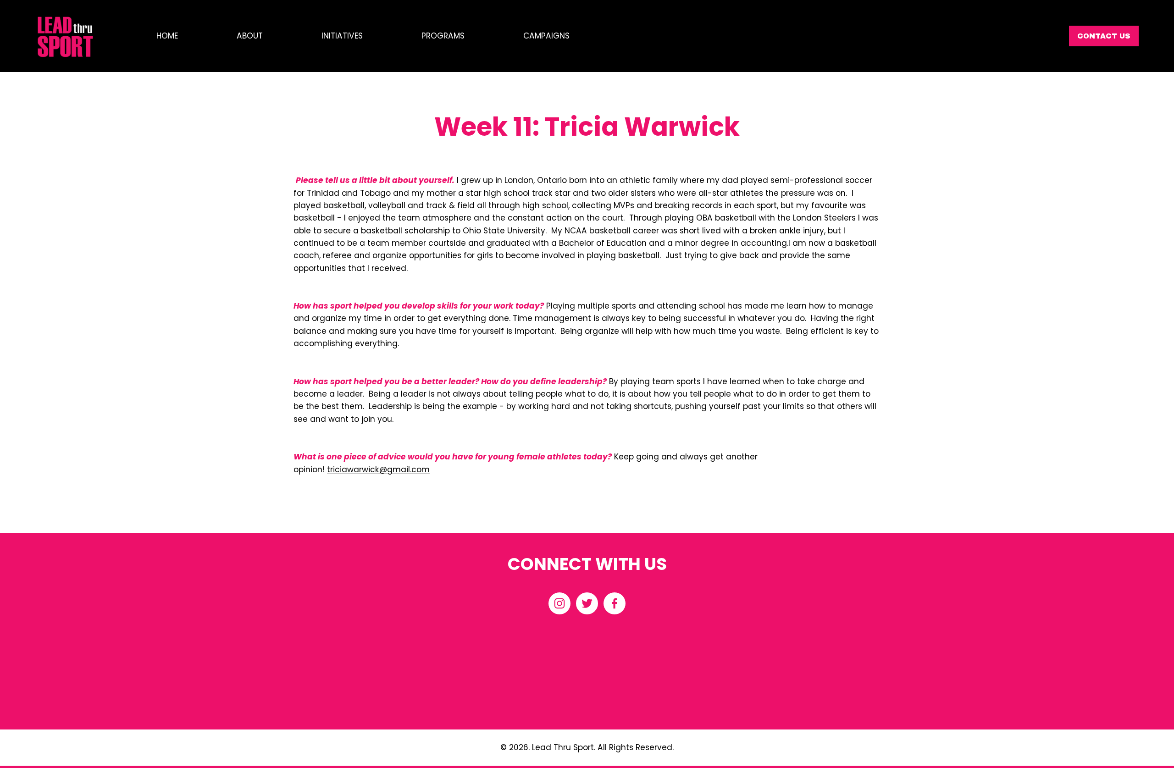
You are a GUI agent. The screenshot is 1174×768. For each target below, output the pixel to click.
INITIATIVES (342, 35)
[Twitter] (587, 603)
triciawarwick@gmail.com (378, 469)
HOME (167, 35)
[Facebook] (615, 603)
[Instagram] (559, 603)
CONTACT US (1103, 36)
